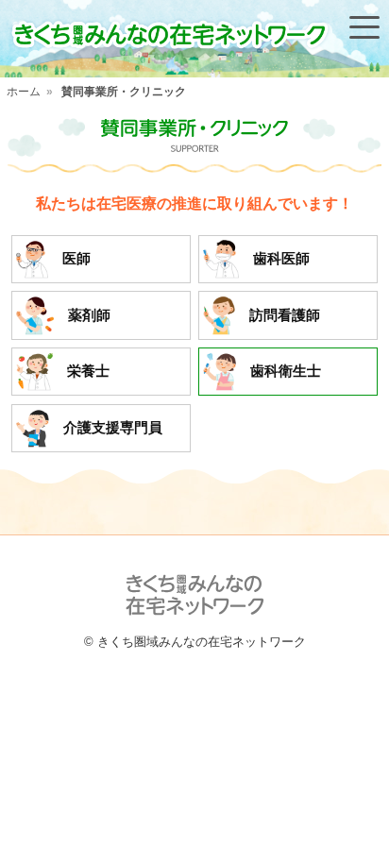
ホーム (24, 91)
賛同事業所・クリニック (123, 91)
